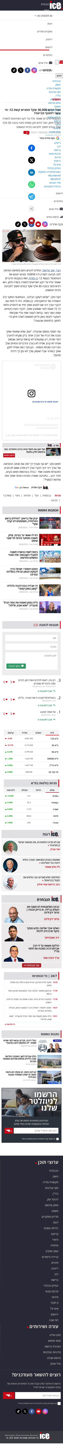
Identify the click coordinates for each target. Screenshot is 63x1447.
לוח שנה (53, 1320)
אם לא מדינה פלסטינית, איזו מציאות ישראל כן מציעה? (39, 844)
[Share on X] (31, 160)
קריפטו (54, 1234)
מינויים (54, 1262)
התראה (27, 495)
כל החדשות (10, 1024)
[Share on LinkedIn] (31, 172)
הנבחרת (45, 4)
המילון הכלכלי (51, 1285)
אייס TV (54, 1308)
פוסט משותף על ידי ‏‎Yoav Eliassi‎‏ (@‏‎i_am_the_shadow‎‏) (31, 435)
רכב (56, 1274)
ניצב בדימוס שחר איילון (48, 884)
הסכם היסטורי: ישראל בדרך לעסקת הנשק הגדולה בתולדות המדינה (22, 571)
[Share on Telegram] (31, 196)
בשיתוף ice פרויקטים (28, 1046)
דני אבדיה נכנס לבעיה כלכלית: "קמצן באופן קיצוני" (22, 587)
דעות (49, 23)
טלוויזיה (54, 1245)
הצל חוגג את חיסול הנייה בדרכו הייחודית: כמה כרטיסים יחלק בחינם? (24, 451)
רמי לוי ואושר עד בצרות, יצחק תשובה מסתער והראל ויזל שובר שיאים (22, 537)
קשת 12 (7, 495)
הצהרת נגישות (53, 1346)
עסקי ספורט (52, 1251)
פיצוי (17, 495)
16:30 (55, 982)
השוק (46, 10)
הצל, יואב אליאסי (52, 270)
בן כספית (33, 278)
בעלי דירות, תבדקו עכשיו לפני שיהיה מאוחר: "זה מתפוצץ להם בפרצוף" (19, 1041)
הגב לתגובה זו (45, 691)
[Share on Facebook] (31, 148)
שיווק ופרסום (51, 1205)
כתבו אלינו (55, 1335)
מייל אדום (55, 1363)
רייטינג (54, 1268)
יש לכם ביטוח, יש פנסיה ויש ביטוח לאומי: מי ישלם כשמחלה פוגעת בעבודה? (21, 1074)
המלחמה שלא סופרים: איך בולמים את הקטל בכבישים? (41, 879)
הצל (37, 495)
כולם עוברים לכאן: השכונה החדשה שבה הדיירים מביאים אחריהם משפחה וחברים (19, 1059)
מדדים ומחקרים (50, 1216)
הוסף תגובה (14, 666)
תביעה (54, 500)
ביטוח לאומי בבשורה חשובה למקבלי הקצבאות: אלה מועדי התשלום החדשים (23, 554)
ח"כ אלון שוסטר (52, 867)
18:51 (55, 1016)
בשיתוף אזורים (31, 1064)
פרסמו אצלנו (54, 1358)
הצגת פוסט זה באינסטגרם (45, 401)
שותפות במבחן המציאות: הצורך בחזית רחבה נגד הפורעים (41, 861)
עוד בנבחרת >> (31, 965)
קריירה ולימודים (50, 1257)
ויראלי (55, 1239)
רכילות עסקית (51, 1228)
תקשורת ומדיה (50, 1182)
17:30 (55, 990)
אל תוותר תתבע (48, 712)
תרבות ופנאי (51, 1291)
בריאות (54, 1280)
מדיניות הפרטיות (52, 1352)
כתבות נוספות (50, 1034)
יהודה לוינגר (33, 527)
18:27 (55, 1007)
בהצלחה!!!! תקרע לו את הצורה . (37, 697)
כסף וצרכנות (51, 1188)
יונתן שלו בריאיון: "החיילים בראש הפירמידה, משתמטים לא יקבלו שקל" (21, 521)
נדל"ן (55, 1193)
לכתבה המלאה (9, 455)
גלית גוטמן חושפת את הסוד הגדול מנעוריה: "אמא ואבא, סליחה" (21, 604)
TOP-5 (54, 1303)
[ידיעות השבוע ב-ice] (50, 539)
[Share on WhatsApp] (31, 184)
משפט (56, 99)
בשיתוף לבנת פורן (29, 1080)
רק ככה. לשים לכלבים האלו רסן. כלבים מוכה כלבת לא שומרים (37, 681)
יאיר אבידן (55, 849)
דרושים (54, 1314)
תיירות (55, 1297)
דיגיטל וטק (52, 1199)
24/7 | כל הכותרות (44, 976)
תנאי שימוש (54, 1340)
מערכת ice (55, 132)
